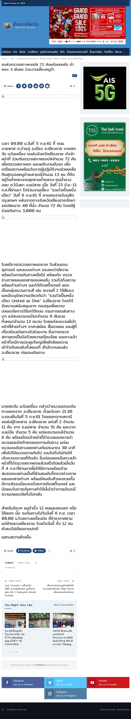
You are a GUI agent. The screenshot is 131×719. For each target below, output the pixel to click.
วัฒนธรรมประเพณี (77, 52)
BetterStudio (123, 709)
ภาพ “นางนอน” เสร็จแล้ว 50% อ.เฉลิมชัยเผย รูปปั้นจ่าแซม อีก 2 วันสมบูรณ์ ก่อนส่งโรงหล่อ (20, 590)
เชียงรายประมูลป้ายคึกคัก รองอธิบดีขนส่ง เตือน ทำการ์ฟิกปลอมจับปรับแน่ (58, 589)
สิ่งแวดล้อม (96, 52)
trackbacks (40, 664)
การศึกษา (33, 52)
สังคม (22, 52)
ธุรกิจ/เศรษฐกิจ (49, 52)
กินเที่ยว (108, 52)
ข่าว (15, 52)
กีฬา (62, 52)
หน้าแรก (6, 52)
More (118, 52)
